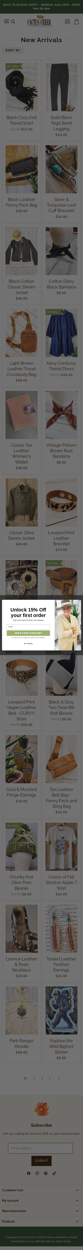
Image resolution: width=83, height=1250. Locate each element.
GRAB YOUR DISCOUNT (28, 632)
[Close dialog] (78, 602)
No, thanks (28, 643)
